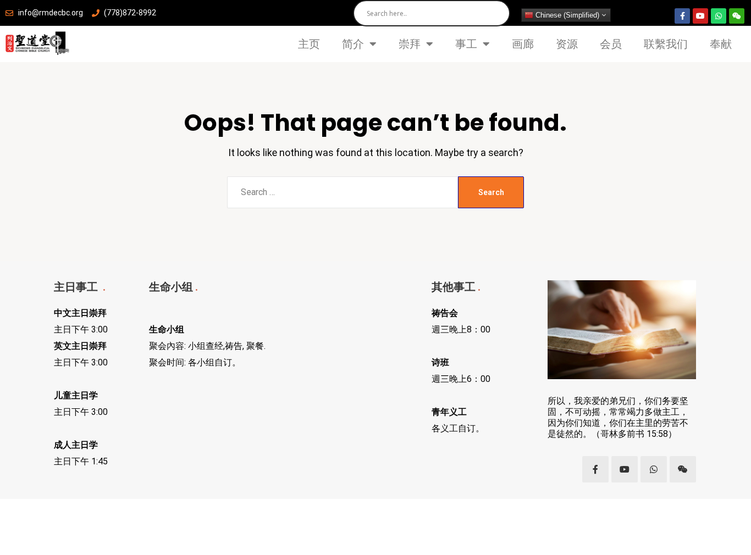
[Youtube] (700, 16)
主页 (309, 44)
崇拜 (410, 44)
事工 (466, 44)
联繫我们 (666, 44)
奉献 (721, 44)
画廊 (523, 44)
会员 (611, 44)
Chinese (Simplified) (566, 15)
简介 (353, 44)
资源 (567, 44)
